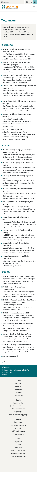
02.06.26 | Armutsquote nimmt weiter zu (16, 345)
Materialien (18, 428)
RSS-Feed (18, 448)
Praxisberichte (18, 403)
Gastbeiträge (18, 395)
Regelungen (18, 412)
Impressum (18, 442)
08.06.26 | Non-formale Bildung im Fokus (16, 334)
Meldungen (18, 384)
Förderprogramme (18, 409)
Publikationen (18, 389)
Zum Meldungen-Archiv (10, 356)
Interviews (18, 386)
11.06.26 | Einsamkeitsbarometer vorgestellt (18, 323)
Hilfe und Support (18, 431)
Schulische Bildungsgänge (18, 415)
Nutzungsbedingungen (18, 453)
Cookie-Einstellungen (18, 456)
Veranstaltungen (18, 434)
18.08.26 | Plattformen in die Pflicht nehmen (17, 75)
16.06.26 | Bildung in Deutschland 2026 (16, 313)
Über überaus (18, 422)
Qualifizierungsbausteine (18, 406)
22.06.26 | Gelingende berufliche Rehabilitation (19, 300)
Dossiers (19, 392)
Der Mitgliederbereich (18, 425)
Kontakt (18, 445)
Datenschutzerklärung (18, 451)
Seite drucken (8, 362)
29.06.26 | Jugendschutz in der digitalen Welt (18, 276)
